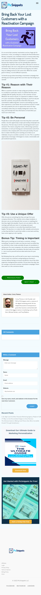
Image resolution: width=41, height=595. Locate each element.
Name (5, 372)
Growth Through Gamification (10, 423)
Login (3, 565)
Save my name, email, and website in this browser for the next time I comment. (20, 400)
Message (6, 360)
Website (5, 388)
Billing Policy (5, 572)
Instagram (21, 586)
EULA (3, 574)
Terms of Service (6, 570)
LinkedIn (31, 586)
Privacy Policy (5, 567)
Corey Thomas (16, 294)
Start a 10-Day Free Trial (20, 522)
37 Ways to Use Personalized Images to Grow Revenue (17, 419)
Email (5, 380)
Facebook (10, 586)
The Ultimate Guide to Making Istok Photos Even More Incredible (20, 421)
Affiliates (4, 563)
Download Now (20, 470)
